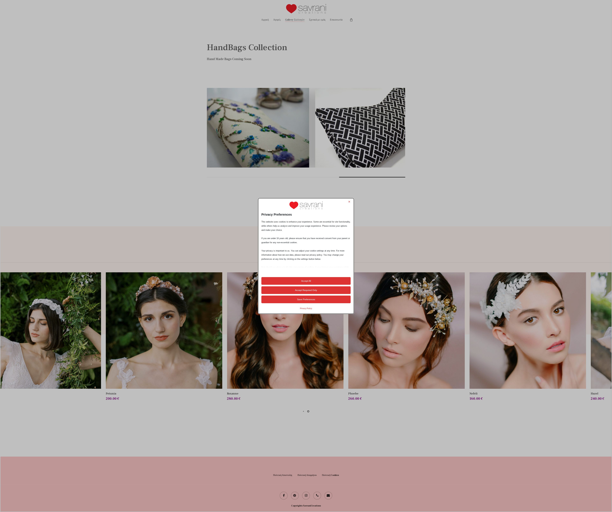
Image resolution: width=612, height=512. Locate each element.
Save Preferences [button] (306, 299)
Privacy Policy (306, 308)
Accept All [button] (306, 281)
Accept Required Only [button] (306, 290)
